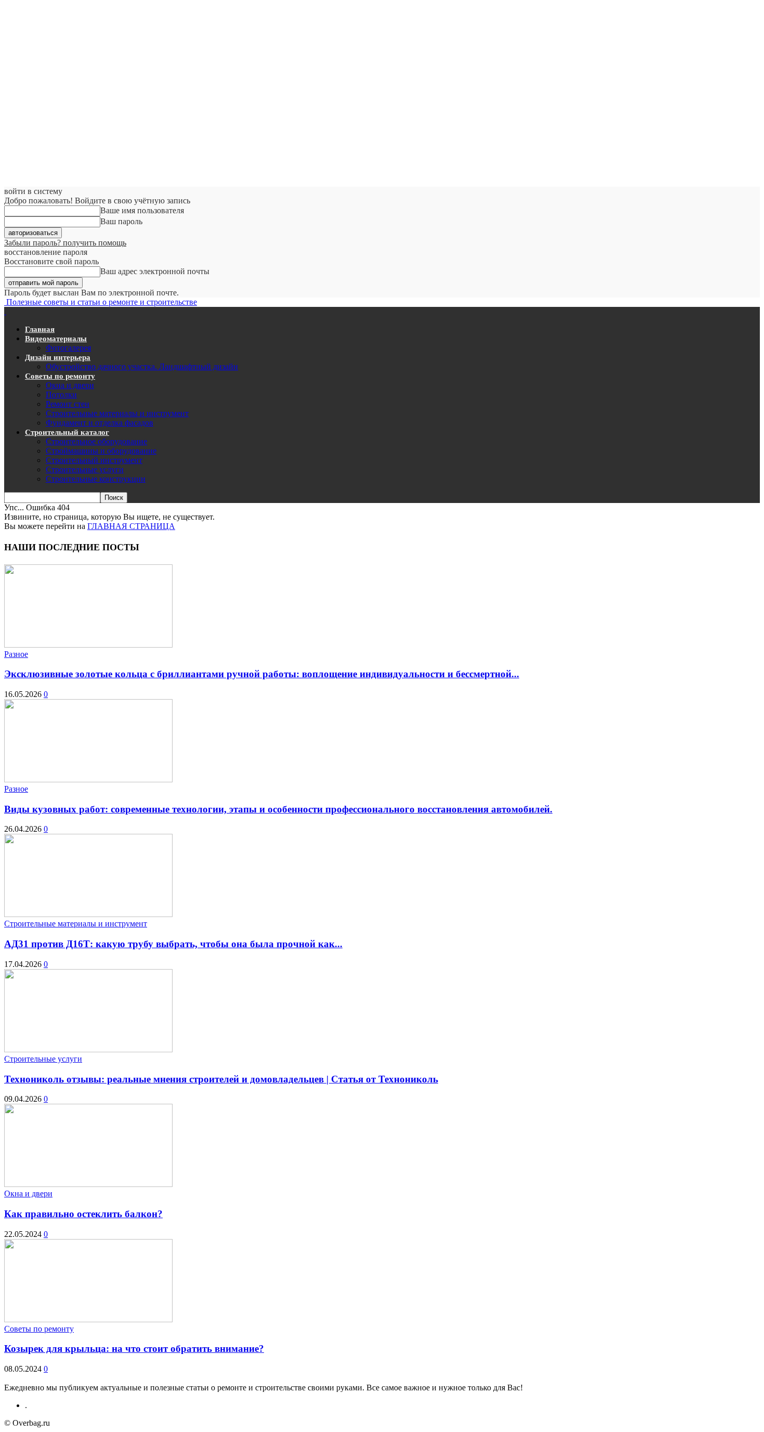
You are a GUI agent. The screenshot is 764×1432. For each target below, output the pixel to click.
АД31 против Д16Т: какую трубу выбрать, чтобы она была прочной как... (173, 943)
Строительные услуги (85, 469)
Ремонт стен (67, 403)
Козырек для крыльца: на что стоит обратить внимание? (134, 1348)
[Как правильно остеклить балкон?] (88, 1184)
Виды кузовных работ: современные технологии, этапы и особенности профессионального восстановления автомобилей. (278, 809)
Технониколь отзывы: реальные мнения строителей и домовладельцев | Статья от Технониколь (221, 1079)
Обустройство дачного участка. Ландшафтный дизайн (142, 366)
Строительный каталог (67, 432)
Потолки (61, 394)
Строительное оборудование (96, 441)
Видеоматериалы (56, 338)
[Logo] (5, 311)
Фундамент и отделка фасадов (99, 422)
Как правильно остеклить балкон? (83, 1213)
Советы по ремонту (60, 376)
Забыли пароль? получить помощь (65, 242)
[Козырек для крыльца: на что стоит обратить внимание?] (88, 1319)
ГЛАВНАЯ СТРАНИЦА (131, 526)
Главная (40, 329)
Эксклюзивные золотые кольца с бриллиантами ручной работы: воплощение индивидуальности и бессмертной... (261, 673)
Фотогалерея (68, 347)
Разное (16, 654)
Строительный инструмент (94, 460)
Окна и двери (70, 385)
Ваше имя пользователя (142, 210)
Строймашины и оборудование (101, 450)
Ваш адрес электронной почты (154, 271)
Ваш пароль (121, 221)
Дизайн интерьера (57, 357)
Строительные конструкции (96, 478)
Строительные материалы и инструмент (117, 413)
